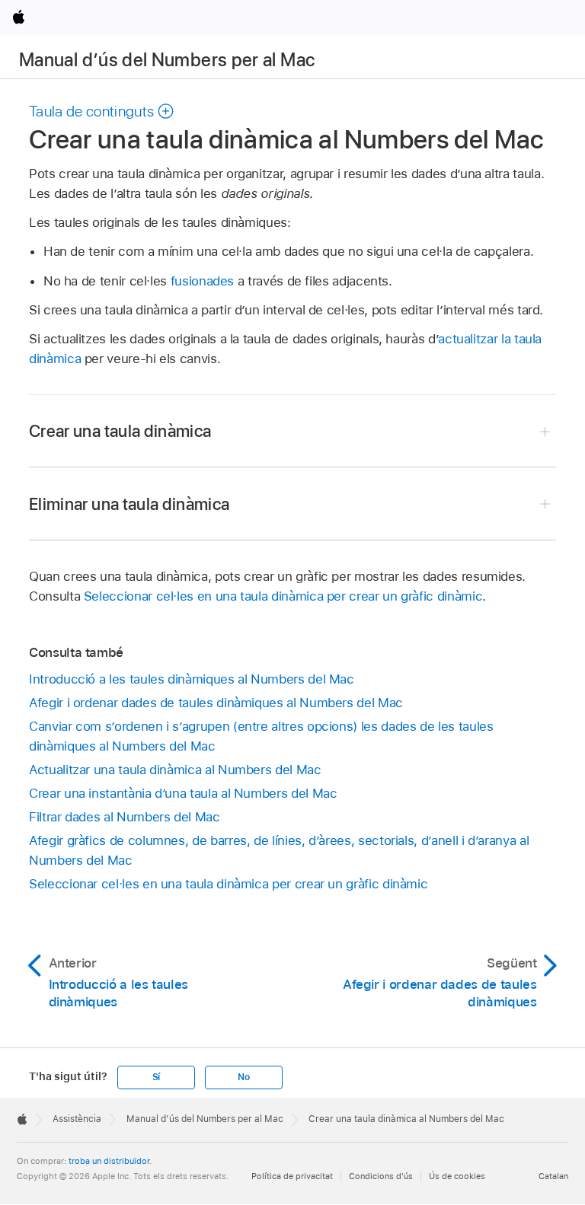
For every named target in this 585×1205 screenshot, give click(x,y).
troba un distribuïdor (109, 1161)
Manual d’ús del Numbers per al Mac (167, 60)
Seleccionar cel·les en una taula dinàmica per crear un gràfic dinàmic (283, 596)
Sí (156, 1077)
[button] (101, 111)
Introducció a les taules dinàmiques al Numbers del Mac (191, 679)
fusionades (202, 280)
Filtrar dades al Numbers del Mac (124, 816)
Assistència (77, 1119)
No (244, 1077)
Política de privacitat (292, 1176)
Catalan (553, 1176)
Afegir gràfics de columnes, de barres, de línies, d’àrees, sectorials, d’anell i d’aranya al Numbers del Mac (279, 850)
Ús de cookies (457, 1176)
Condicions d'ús (381, 1176)
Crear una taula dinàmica (120, 431)
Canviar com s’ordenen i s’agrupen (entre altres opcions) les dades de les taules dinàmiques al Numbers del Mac (261, 736)
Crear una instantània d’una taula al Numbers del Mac (183, 793)
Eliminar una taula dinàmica (129, 504)
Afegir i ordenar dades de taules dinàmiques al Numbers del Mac (216, 702)
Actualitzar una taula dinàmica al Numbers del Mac (175, 769)
